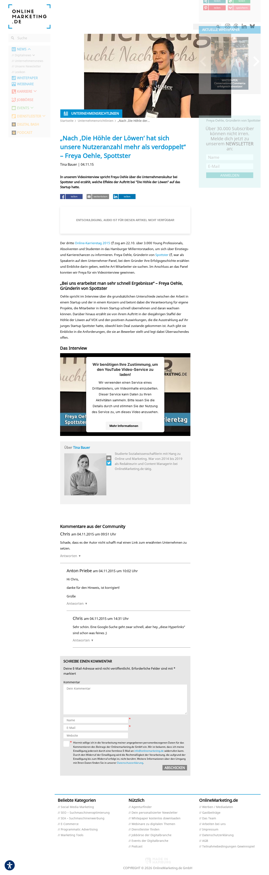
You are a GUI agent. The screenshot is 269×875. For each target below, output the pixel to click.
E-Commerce (70, 824)
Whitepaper (27, 78)
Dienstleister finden (146, 829)
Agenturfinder (142, 807)
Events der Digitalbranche (150, 841)
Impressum (210, 829)
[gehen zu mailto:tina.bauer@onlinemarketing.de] (109, 457)
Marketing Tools (72, 835)
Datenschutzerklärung (130, 763)
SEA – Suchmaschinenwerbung (82, 818)
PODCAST (24, 133)
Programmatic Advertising (79, 829)
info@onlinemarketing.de (149, 751)
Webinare (25, 84)
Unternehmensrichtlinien (95, 121)
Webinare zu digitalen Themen (153, 824)
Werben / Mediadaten (217, 807)
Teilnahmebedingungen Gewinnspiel (228, 846)
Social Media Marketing (77, 807)
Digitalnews (23, 55)
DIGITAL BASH (28, 124)
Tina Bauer (81, 447)
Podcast (137, 846)
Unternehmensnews (29, 61)
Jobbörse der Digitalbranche (151, 835)
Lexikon (20, 72)
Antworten (68, 556)
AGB (205, 841)
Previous (205, 61)
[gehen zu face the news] (109, 463)
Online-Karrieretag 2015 (92, 243)
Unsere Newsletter (28, 66)
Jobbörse (25, 100)
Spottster (161, 255)
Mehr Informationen (123, 426)
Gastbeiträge (211, 813)
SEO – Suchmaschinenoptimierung (85, 813)
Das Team (209, 818)
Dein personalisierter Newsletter (155, 813)
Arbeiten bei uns (214, 824)
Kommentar (71, 682)
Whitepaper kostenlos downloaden (156, 818)
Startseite (67, 121)
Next (254, 61)
